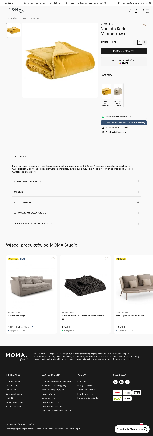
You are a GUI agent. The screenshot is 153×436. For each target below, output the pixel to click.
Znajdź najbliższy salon (116, 132)
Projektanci (11, 389)
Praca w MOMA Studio (87, 398)
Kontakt (9, 398)
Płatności (81, 381)
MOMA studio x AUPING (53, 406)
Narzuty (36, 18)
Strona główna (12, 18)
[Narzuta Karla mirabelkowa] (60, 60)
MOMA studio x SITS (51, 402)
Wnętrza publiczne (15, 402)
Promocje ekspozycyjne (53, 389)
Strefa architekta (14, 394)
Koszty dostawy (84, 385)
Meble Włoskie (48, 398)
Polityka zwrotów (85, 394)
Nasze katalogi (48, 394)
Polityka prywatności (27, 424)
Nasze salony (12, 385)
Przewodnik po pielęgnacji (54, 385)
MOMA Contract (13, 406)
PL (146, 424)
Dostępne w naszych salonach (56, 381)
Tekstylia (26, 18)
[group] (31, 294)
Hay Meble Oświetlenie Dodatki (56, 410)
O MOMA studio (13, 381)
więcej (142, 122)
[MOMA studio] (16, 10)
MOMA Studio (107, 24)
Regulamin (11, 424)
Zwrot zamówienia (86, 389)
